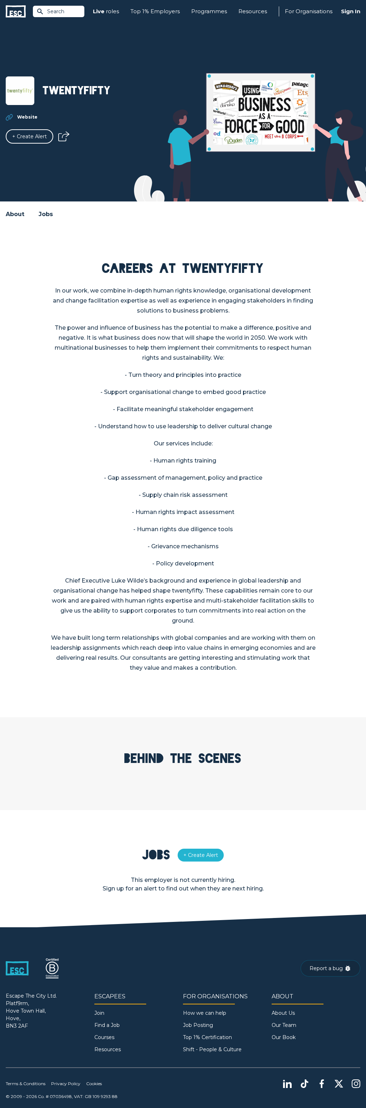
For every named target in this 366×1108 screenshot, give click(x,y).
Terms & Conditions (25, 1083)
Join (99, 1013)
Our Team (284, 1025)
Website (27, 117)
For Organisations (308, 11)
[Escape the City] (16, 11)
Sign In (350, 11)
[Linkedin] (287, 1083)
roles (106, 11)
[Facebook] (321, 1083)
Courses (104, 1037)
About (15, 214)
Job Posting (198, 1025)
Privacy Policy (65, 1083)
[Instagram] (356, 1083)
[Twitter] (339, 1083)
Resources (252, 11)
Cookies (94, 1083)
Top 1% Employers (155, 11)
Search (55, 11)
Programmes (209, 11)
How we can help (204, 1013)
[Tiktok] (304, 1083)
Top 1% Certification (207, 1037)
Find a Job (107, 1025)
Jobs (46, 214)
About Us (283, 1013)
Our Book (284, 1037)
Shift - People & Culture (212, 1049)
